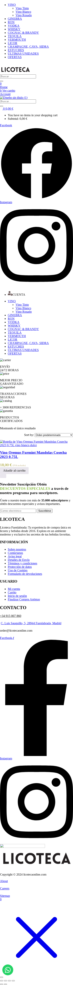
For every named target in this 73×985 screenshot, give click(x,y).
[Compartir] (9, 980)
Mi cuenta (14, 589)
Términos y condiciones (22, 563)
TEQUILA (15, 36)
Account (5, 94)
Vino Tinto (22, 8)
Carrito (12, 592)
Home (4, 87)
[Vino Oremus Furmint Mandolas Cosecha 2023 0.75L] (36, 445)
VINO (12, 4)
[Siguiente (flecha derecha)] (5, 984)
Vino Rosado (24, 15)
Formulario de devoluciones (25, 573)
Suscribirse (44, 510)
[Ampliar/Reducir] (1, 980)
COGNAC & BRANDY (23, 32)
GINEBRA (15, 18)
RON (11, 22)
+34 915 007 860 (10, 615)
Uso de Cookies (17, 570)
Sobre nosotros (17, 549)
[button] (6, 108)
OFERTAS (15, 57)
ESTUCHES (16, 50)
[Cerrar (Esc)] (13, 980)
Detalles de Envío (19, 559)
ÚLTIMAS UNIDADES (23, 53)
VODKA (13, 25)
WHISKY (14, 29)
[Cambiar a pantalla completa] (5, 980)
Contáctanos (15, 552)
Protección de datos (20, 566)
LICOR (12, 43)
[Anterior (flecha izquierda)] (1, 984)
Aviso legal (15, 556)
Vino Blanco (23, 11)
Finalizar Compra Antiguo (24, 599)
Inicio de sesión (17, 596)
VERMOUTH (17, 39)
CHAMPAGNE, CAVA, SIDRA (28, 46)
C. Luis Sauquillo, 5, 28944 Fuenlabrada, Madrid (31, 623)
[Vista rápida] (3, 476)
